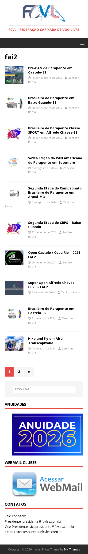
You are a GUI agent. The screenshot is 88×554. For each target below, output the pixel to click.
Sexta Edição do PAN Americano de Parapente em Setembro (55, 160)
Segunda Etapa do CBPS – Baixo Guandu (54, 224)
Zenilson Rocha (70, 292)
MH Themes (72, 549)
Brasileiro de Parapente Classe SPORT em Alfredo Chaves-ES (54, 130)
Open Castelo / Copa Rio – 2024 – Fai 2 (55, 254)
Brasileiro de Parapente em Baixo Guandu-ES (51, 100)
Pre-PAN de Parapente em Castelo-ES (50, 70)
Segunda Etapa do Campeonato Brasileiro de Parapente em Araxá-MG (55, 192)
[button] (81, 42)
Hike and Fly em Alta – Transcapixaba (46, 340)
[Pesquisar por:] (44, 389)
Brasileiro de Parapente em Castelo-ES (51, 310)
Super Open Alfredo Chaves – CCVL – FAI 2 (52, 284)
